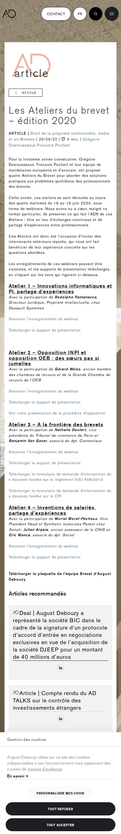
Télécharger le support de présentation (45, 330)
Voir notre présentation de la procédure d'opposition (57, 413)
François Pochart (53, 145)
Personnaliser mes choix (60, 793)
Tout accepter (60, 825)
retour (29, 92)
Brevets (28, 139)
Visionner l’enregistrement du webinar (44, 319)
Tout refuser (60, 809)
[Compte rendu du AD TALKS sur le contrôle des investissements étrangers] (60, 718)
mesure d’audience (45, 768)
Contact (56, 14)
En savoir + (18, 776)
